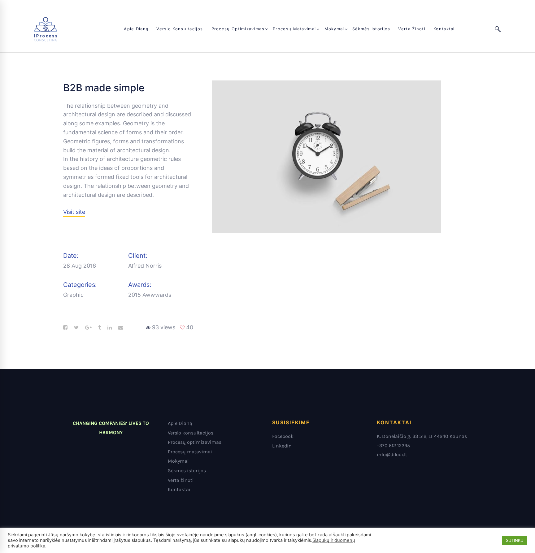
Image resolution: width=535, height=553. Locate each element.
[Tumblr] (99, 328)
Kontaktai (179, 489)
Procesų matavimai (190, 452)
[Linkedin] (109, 328)
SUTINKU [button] (515, 540)
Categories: (80, 284)
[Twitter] (76, 328)
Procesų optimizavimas (194, 442)
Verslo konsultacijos (190, 433)
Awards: (139, 284)
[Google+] (88, 328)
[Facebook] (65, 328)
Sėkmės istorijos (187, 470)
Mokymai (178, 461)
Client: (137, 255)
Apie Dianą (180, 423)
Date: (71, 255)
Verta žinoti (181, 480)
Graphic (73, 295)
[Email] (121, 328)
